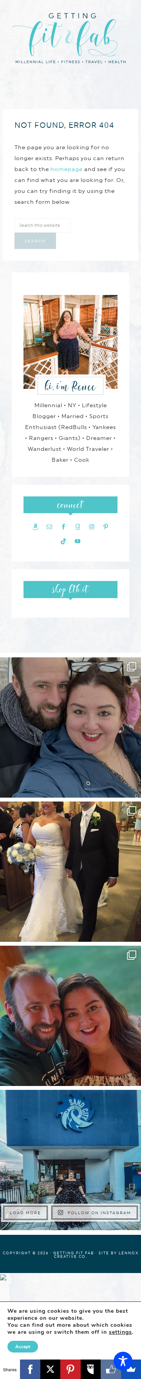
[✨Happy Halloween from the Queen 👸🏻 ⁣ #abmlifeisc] (70, 1160)
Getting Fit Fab (70, 42)
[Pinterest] (70, 1369)
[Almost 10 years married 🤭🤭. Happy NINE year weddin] (70, 872)
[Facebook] (30, 1369)
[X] (50, 1369)
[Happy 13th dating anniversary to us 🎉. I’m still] (70, 727)
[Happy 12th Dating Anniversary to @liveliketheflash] (70, 1016)
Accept (22, 1347)
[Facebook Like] (111, 1369)
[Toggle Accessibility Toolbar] (123, 1361)
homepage (67, 169)
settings (120, 1332)
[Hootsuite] (91, 1369)
